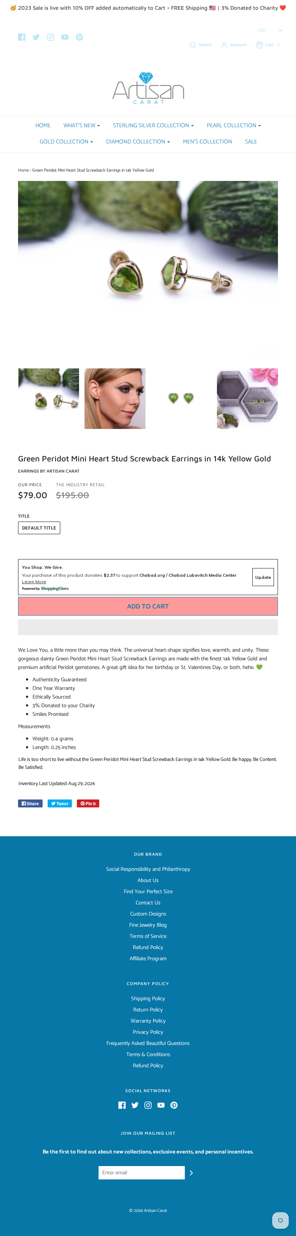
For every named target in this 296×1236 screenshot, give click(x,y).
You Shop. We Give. (42, 567)
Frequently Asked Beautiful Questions (148, 1043)
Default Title (39, 528)
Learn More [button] (34, 581)
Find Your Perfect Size (148, 891)
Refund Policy (148, 947)
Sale (251, 142)
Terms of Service (148, 936)
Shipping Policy (148, 998)
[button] (148, 627)
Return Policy (148, 1010)
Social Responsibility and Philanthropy (148, 869)
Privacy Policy (148, 1032)
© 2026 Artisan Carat (148, 1210)
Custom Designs (148, 914)
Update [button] (263, 577)
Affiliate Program (148, 958)
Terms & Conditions (148, 1054)
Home (43, 125)
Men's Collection (207, 142)
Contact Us (148, 903)
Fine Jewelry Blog (148, 925)
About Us (148, 880)
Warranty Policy (148, 1021)
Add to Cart (148, 606)
